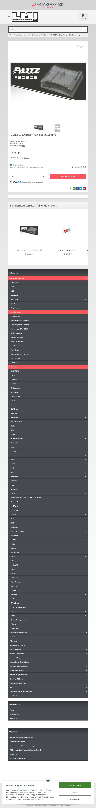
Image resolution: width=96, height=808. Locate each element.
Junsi (12, 447)
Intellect (13, 434)
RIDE (12, 523)
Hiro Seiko (14, 413)
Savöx (13, 544)
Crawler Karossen (17, 346)
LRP (12, 455)
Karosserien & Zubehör (17, 645)
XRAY (13, 616)
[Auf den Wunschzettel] (81, 46)
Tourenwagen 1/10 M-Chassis (21, 354)
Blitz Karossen (15, 312)
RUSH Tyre (14, 535)
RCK (12, 519)
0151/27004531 (50, 4)
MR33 (13, 472)
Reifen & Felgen (15, 649)
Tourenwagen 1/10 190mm (20, 320)
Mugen (13, 485)
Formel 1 (14, 363)
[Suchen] (84, 29)
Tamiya (13, 573)
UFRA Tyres (15, 603)
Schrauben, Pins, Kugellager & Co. (21, 692)
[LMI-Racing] (28, 17)
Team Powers (15, 582)
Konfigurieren (75, 799)
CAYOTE (13, 375)
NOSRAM (14, 489)
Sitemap (12, 710)
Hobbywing (14, 417)
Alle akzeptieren (75, 785)
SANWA (13, 540)
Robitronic (14, 527)
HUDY (13, 426)
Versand (26, 158)
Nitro (11, 687)
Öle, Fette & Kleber (16, 679)
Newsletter (13, 718)
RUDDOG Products (17, 531)
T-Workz (14, 599)
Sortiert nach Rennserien (18, 632)
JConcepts (14, 443)
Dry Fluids (14, 392)
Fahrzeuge (13, 641)
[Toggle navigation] (9, 17)
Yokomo (13, 624)
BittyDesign (15, 308)
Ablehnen (74, 793)
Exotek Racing (15, 396)
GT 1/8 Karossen (16, 333)
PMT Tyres (14, 506)
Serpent (13, 548)
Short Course (15, 350)
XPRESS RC (15, 611)
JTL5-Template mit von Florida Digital (60, 805)
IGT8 (12, 430)
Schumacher (15, 552)
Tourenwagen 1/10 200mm (20, 325)
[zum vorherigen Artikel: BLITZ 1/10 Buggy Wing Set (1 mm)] (79, 35)
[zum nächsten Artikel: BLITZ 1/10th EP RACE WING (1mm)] (84, 35)
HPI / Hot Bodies (16, 422)
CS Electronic (15, 388)
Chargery (14, 379)
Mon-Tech (14, 481)
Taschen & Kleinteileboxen (19, 666)
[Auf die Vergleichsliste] (77, 46)
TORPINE (14, 595)
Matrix (13, 460)
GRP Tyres (14, 409)
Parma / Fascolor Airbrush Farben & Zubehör (26, 498)
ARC (12, 291)
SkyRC (13, 557)
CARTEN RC (15, 371)
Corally (13, 384)
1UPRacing (14, 282)
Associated (14, 299)
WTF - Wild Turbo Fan (18, 607)
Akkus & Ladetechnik (17, 654)
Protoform (14, 510)
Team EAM (14, 578)
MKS (12, 468)
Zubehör (20, 143)
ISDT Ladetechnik (17, 438)
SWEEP (13, 569)
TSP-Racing (15, 590)
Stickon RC (14, 565)
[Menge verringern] (12, 176)
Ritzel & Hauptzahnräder (18, 675)
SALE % (12, 637)
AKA (12, 287)
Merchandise (14, 696)
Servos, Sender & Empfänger (19, 662)
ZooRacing (14, 628)
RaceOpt (14, 514)
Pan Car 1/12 (15, 358)
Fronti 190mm (15, 316)
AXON (13, 304)
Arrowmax (14, 295)
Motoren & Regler (16, 658)
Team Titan (14, 586)
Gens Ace (14, 405)
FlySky (13, 401)
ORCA (13, 493)
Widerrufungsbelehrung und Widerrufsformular (26, 750)
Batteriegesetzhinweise (18, 758)
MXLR (13, 464)
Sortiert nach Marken (17, 278)
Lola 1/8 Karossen (17, 337)
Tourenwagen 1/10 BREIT (19, 329)
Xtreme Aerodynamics (18, 620)
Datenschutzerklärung (17, 742)
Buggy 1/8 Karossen (17, 342)
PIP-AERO (14, 502)
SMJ (12, 561)
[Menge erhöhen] (43, 176)
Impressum (13, 754)
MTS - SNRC (15, 476)
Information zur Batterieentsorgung (22, 746)
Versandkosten (15, 714)
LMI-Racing (15, 451)
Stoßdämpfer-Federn (17, 670)
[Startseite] (10, 35)
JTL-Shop (44, 805)
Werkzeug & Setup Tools (18, 683)
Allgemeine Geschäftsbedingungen (21, 737)
